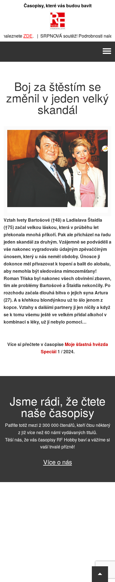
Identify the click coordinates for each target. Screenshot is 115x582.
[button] (100, 574)
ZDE (25, 36)
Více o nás (57, 461)
